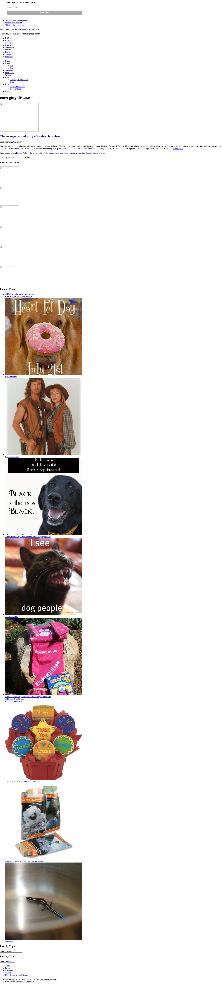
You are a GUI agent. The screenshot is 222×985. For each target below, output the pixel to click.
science (102, 153)
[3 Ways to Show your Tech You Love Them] (43, 779)
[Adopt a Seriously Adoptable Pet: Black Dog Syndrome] (43, 534)
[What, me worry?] (43, 454)
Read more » (178, 148)
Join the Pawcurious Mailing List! (21, 2)
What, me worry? (12, 456)
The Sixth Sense (11, 616)
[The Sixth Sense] (43, 614)
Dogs (13, 153)
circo (66, 153)
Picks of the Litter (30, 153)
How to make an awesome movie (18, 296)
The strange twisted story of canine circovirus (30, 136)
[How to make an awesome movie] (19, 294)
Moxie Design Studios (27, 982)
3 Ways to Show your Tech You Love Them (23, 781)
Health (19, 153)
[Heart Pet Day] (43, 374)
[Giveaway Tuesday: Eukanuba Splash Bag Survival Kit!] (43, 694)
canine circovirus (56, 153)
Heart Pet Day (11, 376)
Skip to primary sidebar (14, 25)
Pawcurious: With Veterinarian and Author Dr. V (19, 29)
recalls (95, 153)
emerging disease (85, 153)
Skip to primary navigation (16, 20)
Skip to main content (13, 23)
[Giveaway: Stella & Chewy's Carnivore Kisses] (43, 859)
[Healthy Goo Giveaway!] (16, 699)
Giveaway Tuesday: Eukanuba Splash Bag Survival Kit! (28, 697)
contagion (73, 153)
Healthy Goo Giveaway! (15, 701)
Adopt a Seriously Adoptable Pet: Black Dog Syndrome (27, 536)
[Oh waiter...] (43, 939)
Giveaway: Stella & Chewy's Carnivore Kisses (24, 861)
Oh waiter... (10, 941)
